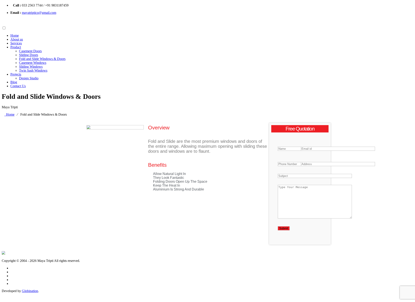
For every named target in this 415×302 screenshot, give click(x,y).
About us (16, 39)
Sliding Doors (28, 55)
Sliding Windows (31, 66)
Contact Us (18, 86)
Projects (15, 74)
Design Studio (28, 78)
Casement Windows (32, 62)
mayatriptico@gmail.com (39, 12)
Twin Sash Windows (33, 70)
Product (15, 47)
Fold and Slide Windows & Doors (42, 59)
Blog (13, 82)
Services (16, 43)
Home (14, 35)
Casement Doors (30, 51)
